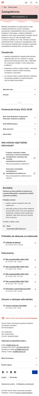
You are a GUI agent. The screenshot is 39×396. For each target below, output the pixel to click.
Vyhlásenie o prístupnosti (25, 384)
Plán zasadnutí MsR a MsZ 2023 (17, 281)
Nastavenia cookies (8, 384)
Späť (5, 7)
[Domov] (2, 3)
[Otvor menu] (36, 2)
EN (26, 2)
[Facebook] (3, 372)
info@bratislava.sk (12, 345)
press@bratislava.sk (22, 349)
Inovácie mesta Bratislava (23, 393)
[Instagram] (7, 372)
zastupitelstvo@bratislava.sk (16, 229)
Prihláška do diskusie (13, 242)
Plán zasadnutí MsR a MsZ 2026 (17, 259)
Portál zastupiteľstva (18, 17)
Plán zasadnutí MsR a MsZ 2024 (17, 274)
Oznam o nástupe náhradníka (16, 306)
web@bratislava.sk (19, 352)
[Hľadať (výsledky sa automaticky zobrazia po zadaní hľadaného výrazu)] (31, 2)
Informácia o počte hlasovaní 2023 (18, 289)
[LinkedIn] (11, 372)
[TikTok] (15, 372)
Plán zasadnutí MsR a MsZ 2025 (17, 267)
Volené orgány (12, 7)
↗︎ (14, 341)
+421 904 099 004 (22, 347)
